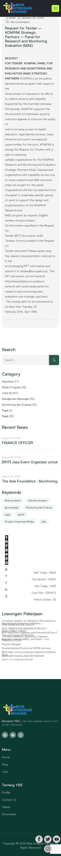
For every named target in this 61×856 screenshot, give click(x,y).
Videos (6, 807)
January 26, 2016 (32, 17)
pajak (7, 514)
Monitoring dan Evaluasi (16, 404)
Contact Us (9, 799)
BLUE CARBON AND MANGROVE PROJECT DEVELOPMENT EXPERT (24, 630)
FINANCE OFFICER (17, 443)
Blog (5, 764)
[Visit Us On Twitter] (47, 839)
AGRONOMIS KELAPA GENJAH (18, 625)
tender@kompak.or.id (33, 271)
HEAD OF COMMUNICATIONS (17, 660)
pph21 (21, 514)
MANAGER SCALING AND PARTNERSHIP (23, 656)
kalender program (37, 500)
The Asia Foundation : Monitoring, (30, 481)
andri (12, 17)
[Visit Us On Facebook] (39, 839)
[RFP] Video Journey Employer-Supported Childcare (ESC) (29, 653)
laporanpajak (11, 507)
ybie (44, 521)
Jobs (5, 393)
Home (6, 757)
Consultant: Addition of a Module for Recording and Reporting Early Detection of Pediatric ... (28, 622)
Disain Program (11, 387)
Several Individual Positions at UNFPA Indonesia (26, 648)
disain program (13, 500)
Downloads (9, 814)
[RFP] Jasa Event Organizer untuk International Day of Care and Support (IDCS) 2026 (29, 634)
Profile (6, 792)
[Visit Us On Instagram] (47, 849)
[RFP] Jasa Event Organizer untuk (30, 462)
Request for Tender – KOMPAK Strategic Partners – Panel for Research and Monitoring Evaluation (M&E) (26, 37)
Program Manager (11, 644)
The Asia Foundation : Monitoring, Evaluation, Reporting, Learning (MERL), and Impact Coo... (26, 637)
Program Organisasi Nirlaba (19, 521)
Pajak (5, 410)
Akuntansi (8, 381)
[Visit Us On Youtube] (56, 839)
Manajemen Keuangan (15, 398)
